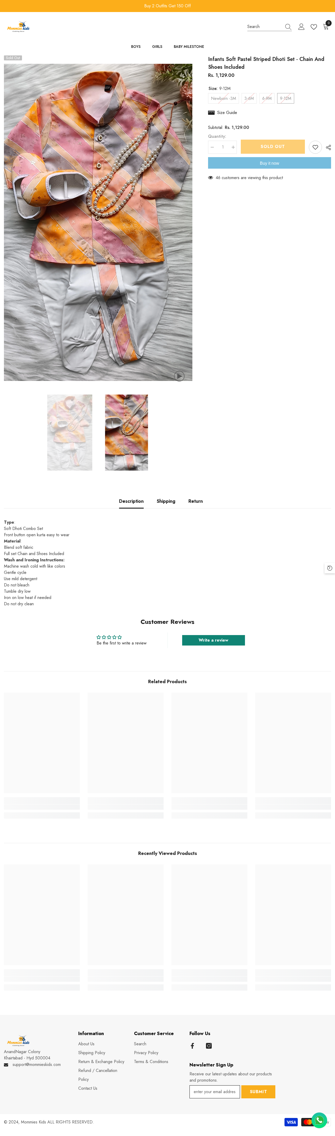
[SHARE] (326, 147)
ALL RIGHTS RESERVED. (70, 1122)
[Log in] (301, 27)
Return (195, 501)
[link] (42, 807)
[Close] (330, 1100)
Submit (258, 1092)
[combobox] (264, 26)
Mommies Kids (34, 1122)
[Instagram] (209, 1046)
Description (131, 501)
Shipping (166, 501)
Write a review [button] (213, 640)
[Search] (269, 26)
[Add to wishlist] (315, 147)
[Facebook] (192, 1046)
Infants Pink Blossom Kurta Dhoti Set (289, 1109)
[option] (168, 6)
